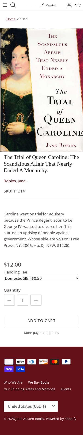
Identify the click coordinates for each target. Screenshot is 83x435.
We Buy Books (39, 382)
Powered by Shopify (61, 418)
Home (10, 19)
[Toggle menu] (5, 5)
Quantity (12, 290)
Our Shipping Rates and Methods (29, 389)
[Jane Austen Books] (41, 5)
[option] (41, 90)
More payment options (41, 333)
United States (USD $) (27, 406)
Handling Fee (15, 272)
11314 (22, 19)
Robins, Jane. (15, 180)
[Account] (68, 5)
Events (66, 389)
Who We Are (13, 382)
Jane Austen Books (30, 418)
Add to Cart (41, 320)
